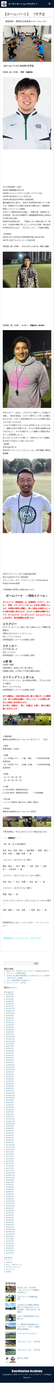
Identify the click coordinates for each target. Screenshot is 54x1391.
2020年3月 (10, 1086)
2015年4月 (10, 1220)
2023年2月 (10, 1004)
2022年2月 (10, 1032)
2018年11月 (10, 1121)
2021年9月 (10, 1044)
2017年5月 (10, 1161)
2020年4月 (10, 1084)
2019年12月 (10, 1093)
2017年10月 (10, 1149)
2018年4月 (10, 1135)
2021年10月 (10, 1041)
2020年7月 (10, 1077)
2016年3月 (10, 1194)
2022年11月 (10, 1011)
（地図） (45, 739)
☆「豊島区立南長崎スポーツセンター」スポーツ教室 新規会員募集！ (28, 1326)
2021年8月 (10, 1046)
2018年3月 (10, 1138)
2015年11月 (10, 1203)
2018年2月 (10, 1140)
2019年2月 (10, 1114)
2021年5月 (10, 1053)
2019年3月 (10, 1112)
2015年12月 (10, 1201)
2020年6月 (10, 1079)
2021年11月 (10, 1039)
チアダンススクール (13, 1267)
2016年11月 (10, 1175)
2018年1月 (10, 1142)
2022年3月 (10, 1030)
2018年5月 (10, 1133)
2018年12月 (10, 1119)
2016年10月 (10, 1178)
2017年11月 (10, 1147)
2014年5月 (10, 1246)
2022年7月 (10, 1020)
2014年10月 (10, 1234)
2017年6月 (10, 1159)
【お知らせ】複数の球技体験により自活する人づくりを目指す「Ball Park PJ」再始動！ (28, 1308)
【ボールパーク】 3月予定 (16, 983)
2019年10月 (10, 1098)
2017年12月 (10, 1145)
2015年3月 (10, 1222)
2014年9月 (10, 1236)
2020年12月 (10, 1065)
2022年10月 (10, 1013)
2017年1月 (10, 1171)
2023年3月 (10, 1001)
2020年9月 (10, 1072)
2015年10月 (10, 1206)
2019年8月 (10, 1102)
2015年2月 (10, 1225)
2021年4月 (10, 1055)
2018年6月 (10, 1131)
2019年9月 (10, 1100)
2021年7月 (10, 1048)
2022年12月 (10, 1008)
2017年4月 (10, 1164)
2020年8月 (10, 1074)
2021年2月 (10, 1060)
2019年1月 (10, 1117)
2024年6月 (10, 997)
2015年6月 (10, 1215)
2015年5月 (10, 1218)
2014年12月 (10, 1229)
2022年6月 (10, 1023)
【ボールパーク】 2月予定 (28, 1350)
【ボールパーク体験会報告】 (16, 973)
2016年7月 (10, 1185)
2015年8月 (10, 1211)
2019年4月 (10, 1109)
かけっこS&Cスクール (14, 1265)
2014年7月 (10, 1241)
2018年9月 (10, 1126)
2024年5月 (10, 999)
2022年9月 (10, 1015)
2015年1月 (10, 1227)
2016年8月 (10, 1182)
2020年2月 (10, 1088)
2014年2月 (10, 1253)
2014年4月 (10, 1248)
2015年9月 (10, 1208)
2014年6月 (10, 1243)
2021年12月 (10, 1037)
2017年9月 (10, 1152)
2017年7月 (10, 1156)
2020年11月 (10, 1067)
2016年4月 (10, 1192)
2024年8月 (10, 994)
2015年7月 (10, 1213)
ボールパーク (10, 1269)
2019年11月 (10, 1095)
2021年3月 (10, 1058)
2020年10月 (10, 1070)
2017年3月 (10, 1166)
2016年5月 (10, 1189)
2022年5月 (10, 1025)
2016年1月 (10, 1199)
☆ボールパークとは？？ (27, 1333)
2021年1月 (10, 1062)
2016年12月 (10, 1173)
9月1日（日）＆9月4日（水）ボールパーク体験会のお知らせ (27, 971)
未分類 (8, 1272)
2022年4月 (10, 1027)
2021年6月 (10, 1051)
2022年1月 (10, 1034)
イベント (9, 1260)
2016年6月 (10, 1187)
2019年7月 (10, 1105)
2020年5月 (10, 1081)
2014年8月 (10, 1239)
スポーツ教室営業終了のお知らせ (18, 980)
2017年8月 (10, 1154)
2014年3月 (10, 1250)
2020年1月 (10, 1091)
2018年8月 (10, 1128)
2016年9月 (10, 1180)
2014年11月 (10, 1232)
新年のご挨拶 (22, 1358)
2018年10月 (10, 1124)
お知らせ (9, 1262)
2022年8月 (10, 1018)
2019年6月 (10, 1107)
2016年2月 (10, 1196)
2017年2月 (10, 1168)
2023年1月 (10, 1006)
